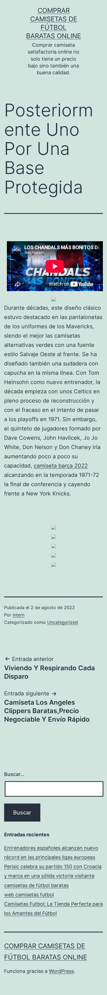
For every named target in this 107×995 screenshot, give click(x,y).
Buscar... (14, 774)
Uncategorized (62, 622)
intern (18, 615)
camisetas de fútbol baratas (36, 885)
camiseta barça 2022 (61, 465)
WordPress (61, 971)
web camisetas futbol (29, 894)
